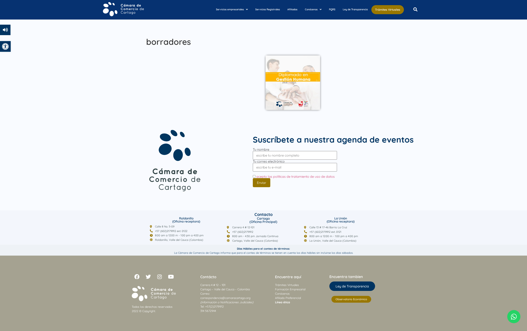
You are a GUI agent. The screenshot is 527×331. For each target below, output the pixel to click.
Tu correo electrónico (269, 161)
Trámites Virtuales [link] (387, 10)
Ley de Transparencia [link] (355, 9)
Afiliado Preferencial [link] (288, 298)
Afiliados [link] (292, 9)
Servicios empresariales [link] (230, 9)
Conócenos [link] (311, 9)
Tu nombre (261, 149)
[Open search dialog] (415, 10)
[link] (5, 46)
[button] (232, 9)
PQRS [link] (332, 9)
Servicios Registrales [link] (267, 9)
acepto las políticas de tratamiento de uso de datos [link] (295, 176)
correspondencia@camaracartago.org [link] (225, 298)
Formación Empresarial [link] (290, 289)
